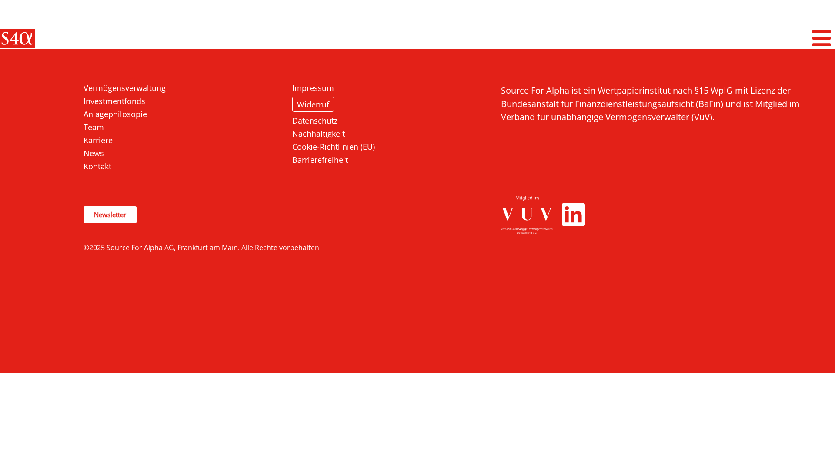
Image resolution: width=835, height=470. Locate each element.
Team (94, 127)
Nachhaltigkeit (318, 133)
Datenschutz (314, 120)
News (94, 153)
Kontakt (97, 166)
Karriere (98, 140)
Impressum (313, 88)
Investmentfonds (114, 101)
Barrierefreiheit (320, 159)
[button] (822, 38)
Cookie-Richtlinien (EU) (333, 146)
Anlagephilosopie (115, 114)
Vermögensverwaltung (125, 88)
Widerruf (313, 104)
